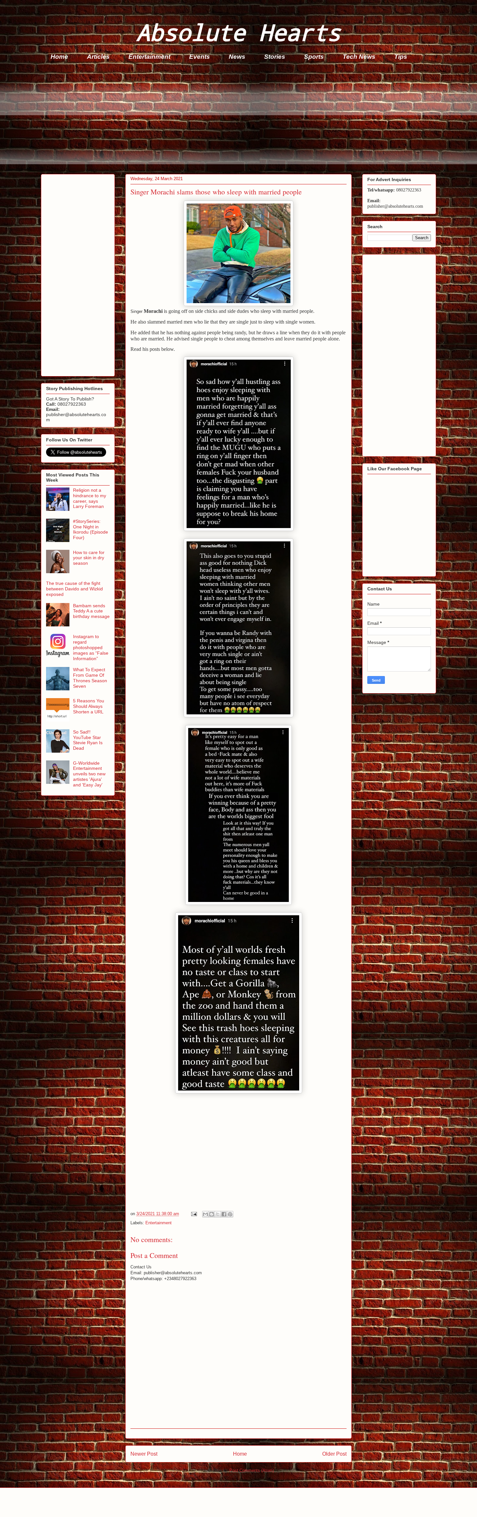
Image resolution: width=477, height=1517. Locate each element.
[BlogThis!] (211, 1214)
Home (59, 56)
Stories (274, 56)
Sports (314, 56)
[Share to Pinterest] (230, 1214)
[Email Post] (193, 1213)
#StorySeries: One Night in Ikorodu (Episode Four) (90, 529)
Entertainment (149, 56)
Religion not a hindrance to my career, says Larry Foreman (89, 498)
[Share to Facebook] (224, 1214)
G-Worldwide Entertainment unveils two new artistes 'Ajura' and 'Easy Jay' (89, 773)
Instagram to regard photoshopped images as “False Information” (90, 647)
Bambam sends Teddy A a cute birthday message (91, 611)
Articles (98, 56)
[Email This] (205, 1214)
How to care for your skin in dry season (88, 558)
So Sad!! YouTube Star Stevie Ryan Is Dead (88, 740)
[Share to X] (217, 1214)
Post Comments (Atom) (251, 1470)
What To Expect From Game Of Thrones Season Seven (90, 677)
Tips (400, 56)
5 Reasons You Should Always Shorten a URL (88, 706)
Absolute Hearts (238, 32)
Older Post (334, 1454)
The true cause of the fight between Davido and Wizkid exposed (74, 589)
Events (199, 56)
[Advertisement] (235, 118)
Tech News (359, 56)
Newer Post (143, 1454)
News (237, 56)
